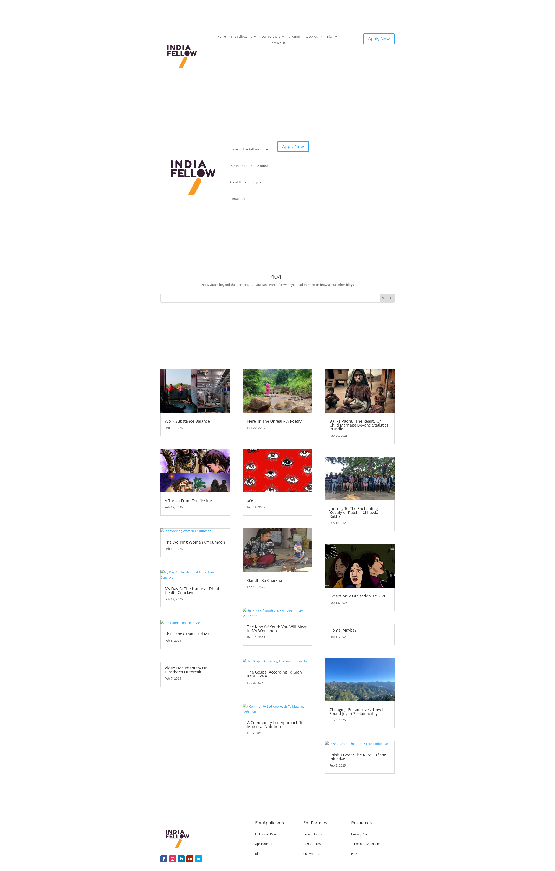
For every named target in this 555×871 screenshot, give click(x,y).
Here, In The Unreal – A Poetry (274, 421)
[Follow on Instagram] (172, 858)
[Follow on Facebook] (163, 858)
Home (221, 37)
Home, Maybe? (343, 630)
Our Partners (270, 37)
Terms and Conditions (365, 844)
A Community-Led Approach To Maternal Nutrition (275, 724)
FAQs (354, 853)
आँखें (250, 500)
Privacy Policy (360, 834)
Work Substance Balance (187, 421)
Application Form (266, 844)
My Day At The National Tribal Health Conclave (192, 590)
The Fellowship (241, 37)
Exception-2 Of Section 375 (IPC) (358, 596)
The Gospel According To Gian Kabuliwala (274, 674)
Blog (330, 37)
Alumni (294, 37)
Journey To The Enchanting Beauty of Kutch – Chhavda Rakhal (354, 512)
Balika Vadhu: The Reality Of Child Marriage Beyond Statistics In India (359, 424)
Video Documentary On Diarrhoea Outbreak (186, 669)
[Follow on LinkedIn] (181, 858)
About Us (311, 37)
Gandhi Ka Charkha (264, 580)
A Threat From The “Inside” (189, 500)
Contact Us (277, 43)
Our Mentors (311, 853)
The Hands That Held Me (187, 634)
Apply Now (379, 39)
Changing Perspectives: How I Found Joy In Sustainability (356, 711)
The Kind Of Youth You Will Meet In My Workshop (277, 628)
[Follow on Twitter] (198, 858)
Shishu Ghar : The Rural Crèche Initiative (358, 756)
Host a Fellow (312, 844)
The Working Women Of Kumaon (195, 542)
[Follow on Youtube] (189, 858)
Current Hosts (312, 834)
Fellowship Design (267, 834)
